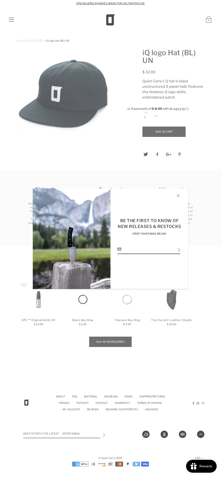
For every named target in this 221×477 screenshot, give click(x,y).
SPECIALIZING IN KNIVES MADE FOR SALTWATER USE (110, 3)
